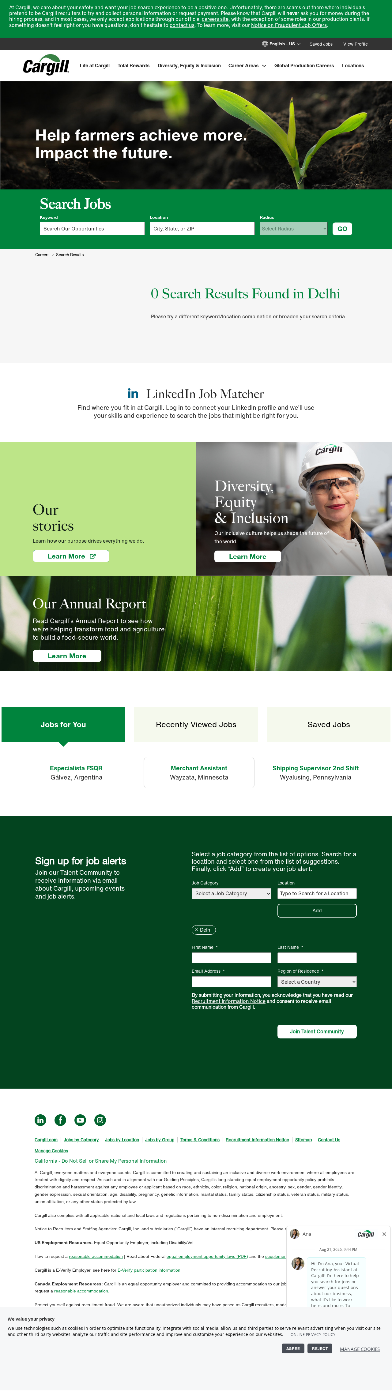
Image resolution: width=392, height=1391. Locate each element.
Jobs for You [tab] (63, 724)
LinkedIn (40, 1120)
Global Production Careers (304, 65)
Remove (196, 930)
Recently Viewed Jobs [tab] (196, 724)
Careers (42, 255)
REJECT (320, 1348)
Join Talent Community (317, 1031)
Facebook (60, 1120)
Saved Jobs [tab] (328, 724)
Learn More (78, 556)
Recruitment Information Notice (229, 1001)
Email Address (208, 971)
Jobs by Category (81, 1139)
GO (342, 229)
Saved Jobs (321, 44)
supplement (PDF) (283, 1256)
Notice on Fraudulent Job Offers (289, 25)
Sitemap (303, 1139)
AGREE (293, 1348)
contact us (182, 25)
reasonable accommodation (96, 1256)
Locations (353, 65)
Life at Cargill (95, 65)
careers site (215, 19)
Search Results (70, 255)
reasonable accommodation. (81, 1290)
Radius (267, 217)
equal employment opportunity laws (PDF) (207, 1256)
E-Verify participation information (149, 1270)
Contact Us (329, 1139)
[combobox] (202, 228)
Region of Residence (300, 971)
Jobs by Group (159, 1139)
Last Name (290, 947)
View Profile (355, 44)
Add (317, 910)
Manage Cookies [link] (51, 1150)
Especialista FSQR (76, 768)
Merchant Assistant (199, 768)
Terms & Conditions (200, 1139)
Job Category (205, 883)
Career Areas (243, 65)
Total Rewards (134, 65)
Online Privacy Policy (313, 1334)
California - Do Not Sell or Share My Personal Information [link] (101, 1161)
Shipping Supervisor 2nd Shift (316, 768)
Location (159, 217)
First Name (205, 947)
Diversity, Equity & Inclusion (189, 65)
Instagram (100, 1120)
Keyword (49, 217)
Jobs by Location (122, 1139)
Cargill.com (46, 1139)
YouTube (80, 1120)
